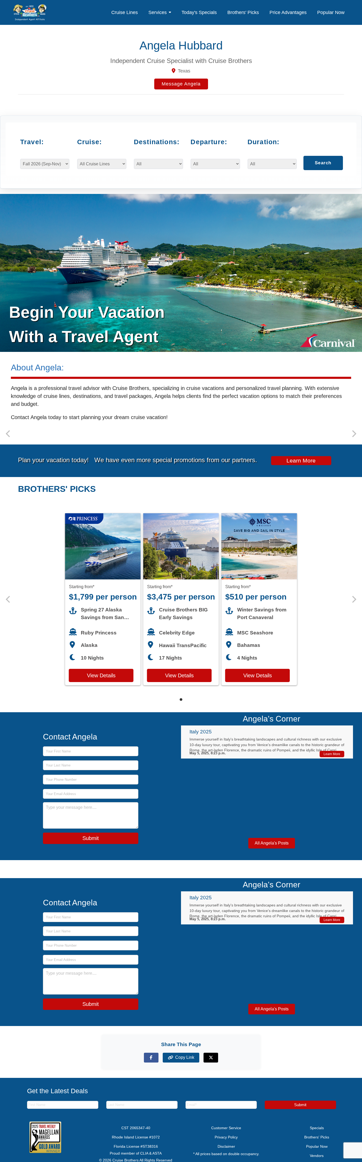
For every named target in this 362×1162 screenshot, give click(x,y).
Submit (90, 845)
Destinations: (155, 142)
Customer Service (226, 1134)
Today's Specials (199, 12)
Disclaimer (226, 1153)
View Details (101, 682)
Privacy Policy (226, 1144)
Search (323, 168)
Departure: (209, 142)
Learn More (301, 467)
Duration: (263, 142)
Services (157, 12)
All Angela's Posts (272, 849)
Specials (317, 1134)
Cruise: (89, 142)
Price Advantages (288, 12)
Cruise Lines (124, 12)
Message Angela (181, 84)
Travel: (32, 142)
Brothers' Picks (243, 12)
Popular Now (331, 12)
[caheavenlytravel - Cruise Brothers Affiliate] (29, 12)
